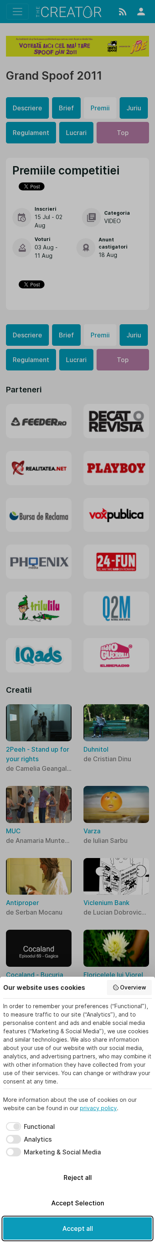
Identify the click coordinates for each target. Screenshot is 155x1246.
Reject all (78, 1177)
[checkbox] (29, 1126)
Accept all (77, 1228)
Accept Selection (77, 1203)
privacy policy (98, 1108)
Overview (133, 987)
